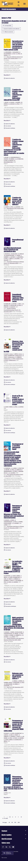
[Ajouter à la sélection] (4, 78)
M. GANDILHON (17, 739)
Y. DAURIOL (17, 102)
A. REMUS (14, 681)
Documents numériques (11, 606)
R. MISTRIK (6, 469)
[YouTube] (13, 847)
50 (12, 822)
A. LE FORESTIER (19, 159)
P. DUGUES (6, 520)
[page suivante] (18, 817)
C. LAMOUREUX (19, 257)
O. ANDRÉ (6, 207)
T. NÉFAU (10, 258)
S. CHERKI (20, 521)
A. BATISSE (12, 257)
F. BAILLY (12, 580)
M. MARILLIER (7, 303)
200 (19, 822)
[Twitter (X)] (9, 847)
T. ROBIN (12, 632)
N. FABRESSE (7, 468)
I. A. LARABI (14, 468)
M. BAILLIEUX (14, 254)
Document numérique (10, 128)
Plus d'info (6, 75)
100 (15, 822)
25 (9, 822)
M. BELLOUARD (7, 523)
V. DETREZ (20, 407)
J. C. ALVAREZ (11, 473)
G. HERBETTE (17, 635)
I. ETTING (14, 471)
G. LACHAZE (12, 104)
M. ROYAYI (11, 160)
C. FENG (6, 635)
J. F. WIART (17, 255)
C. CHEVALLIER (12, 305)
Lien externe (8, 126)
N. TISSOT (9, 579)
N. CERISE (15, 684)
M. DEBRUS (11, 159)
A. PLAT (14, 53)
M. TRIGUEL (15, 633)
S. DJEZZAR (12, 307)
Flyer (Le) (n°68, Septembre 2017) (15, 687)
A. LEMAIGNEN (7, 52)
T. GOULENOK (15, 52)
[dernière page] (21, 817)
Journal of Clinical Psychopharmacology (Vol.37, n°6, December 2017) (12, 310)
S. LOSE (11, 735)
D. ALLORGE (17, 258)
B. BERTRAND (16, 682)
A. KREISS (20, 681)
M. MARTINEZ (7, 575)
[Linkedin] (6, 847)
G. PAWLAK (21, 254)
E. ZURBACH (18, 357)
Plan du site (4, 857)
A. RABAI (12, 520)
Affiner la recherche (8, 31)
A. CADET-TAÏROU (8, 407)
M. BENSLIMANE (8, 684)
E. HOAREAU (12, 736)
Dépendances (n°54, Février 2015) (15, 208)
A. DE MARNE (18, 580)
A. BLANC (11, 102)
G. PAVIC (6, 360)
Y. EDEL (19, 303)
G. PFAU (18, 53)
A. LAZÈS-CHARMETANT (14, 577)
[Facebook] (3, 847)
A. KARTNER (17, 207)
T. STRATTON (20, 468)
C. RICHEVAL (7, 254)
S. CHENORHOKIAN (14, 157)
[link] (4, 817)
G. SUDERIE (15, 582)
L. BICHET (6, 102)
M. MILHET (6, 354)
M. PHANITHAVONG (9, 255)
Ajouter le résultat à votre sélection (12, 28)
